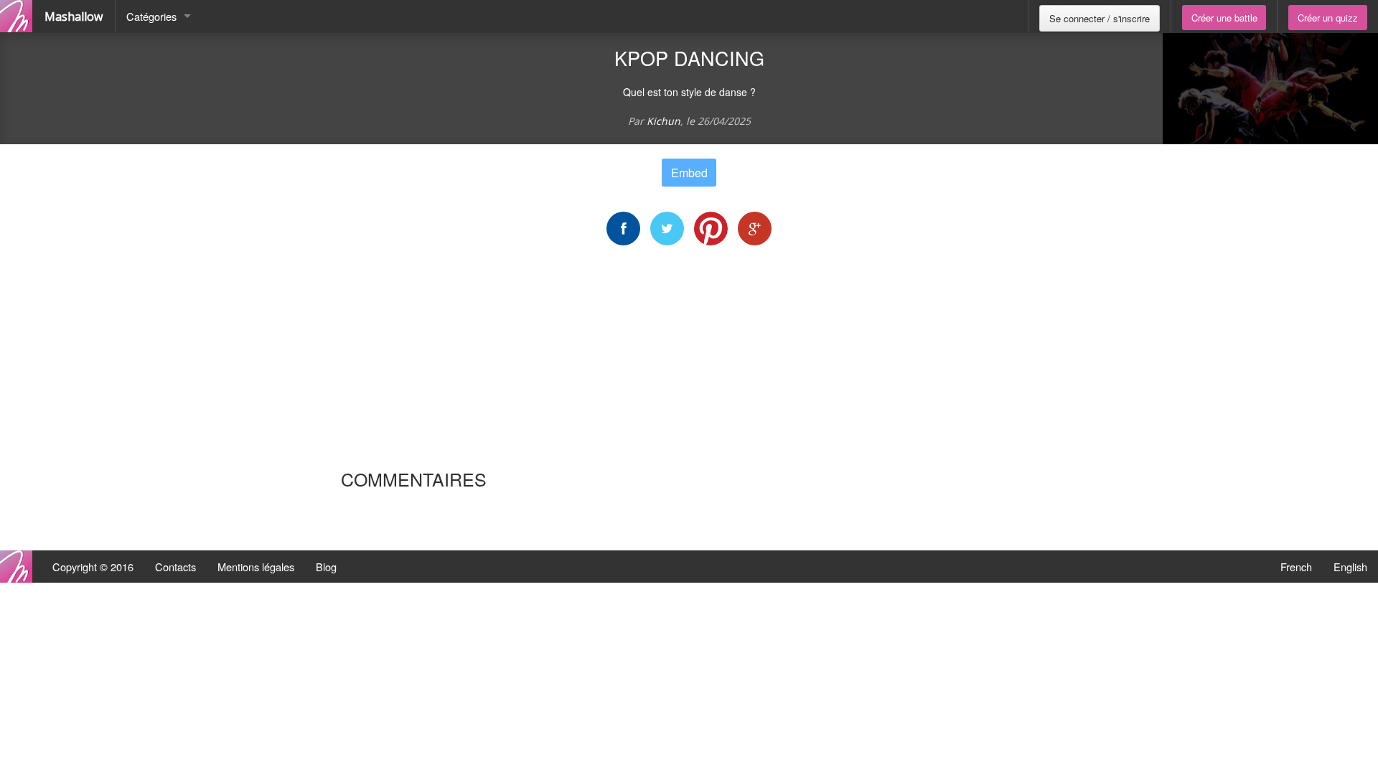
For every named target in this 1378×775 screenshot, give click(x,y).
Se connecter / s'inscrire (1099, 18)
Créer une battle (1224, 17)
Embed (689, 172)
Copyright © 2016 (92, 566)
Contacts (175, 566)
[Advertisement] (689, 356)
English (1350, 566)
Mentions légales (255, 566)
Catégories (151, 16)
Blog (326, 566)
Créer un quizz (1328, 17)
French (1296, 566)
